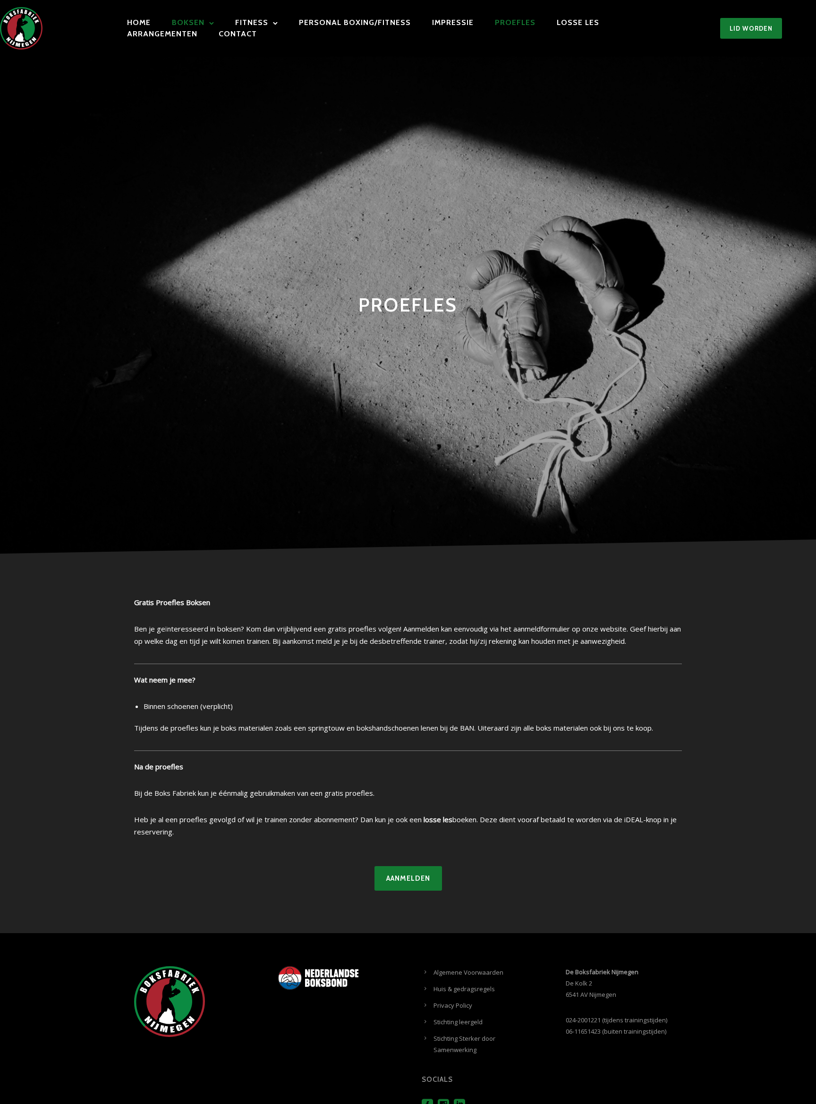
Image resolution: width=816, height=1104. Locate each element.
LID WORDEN (751, 28)
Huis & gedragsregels (464, 989)
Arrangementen (162, 33)
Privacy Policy (453, 1005)
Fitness (251, 22)
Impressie (453, 22)
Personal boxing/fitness (355, 22)
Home (139, 22)
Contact (238, 33)
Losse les (578, 22)
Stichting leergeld (458, 1022)
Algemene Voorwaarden (468, 972)
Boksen (188, 22)
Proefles (515, 22)
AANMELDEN (408, 878)
